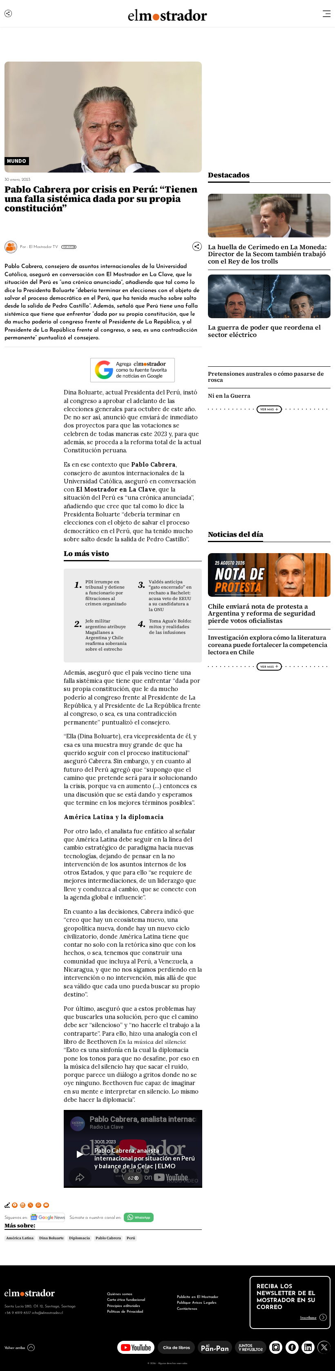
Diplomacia (79, 1238)
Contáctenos (187, 1308)
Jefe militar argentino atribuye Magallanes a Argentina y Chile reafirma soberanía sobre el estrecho (106, 635)
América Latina (20, 1238)
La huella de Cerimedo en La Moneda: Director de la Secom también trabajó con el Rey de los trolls (267, 254)
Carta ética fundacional (126, 1299)
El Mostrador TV (43, 246)
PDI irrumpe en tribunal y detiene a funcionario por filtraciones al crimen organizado (105, 593)
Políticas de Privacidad (125, 1310)
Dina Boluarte (51, 1238)
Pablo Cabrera (108, 1238)
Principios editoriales (123, 1305)
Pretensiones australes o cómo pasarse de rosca (266, 376)
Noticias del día (235, 534)
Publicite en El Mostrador (197, 1296)
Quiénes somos (119, 1293)
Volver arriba (14, 1347)
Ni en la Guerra (229, 395)
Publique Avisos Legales (197, 1302)
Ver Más (68, 247)
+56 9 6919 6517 (17, 1312)
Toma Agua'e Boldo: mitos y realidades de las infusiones (170, 626)
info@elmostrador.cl (47, 1312)
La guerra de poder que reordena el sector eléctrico (264, 331)
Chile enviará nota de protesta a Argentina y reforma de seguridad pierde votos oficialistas (261, 613)
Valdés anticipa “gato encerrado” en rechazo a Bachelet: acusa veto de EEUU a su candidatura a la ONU (170, 596)
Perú (131, 1238)
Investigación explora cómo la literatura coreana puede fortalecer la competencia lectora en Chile (267, 644)
